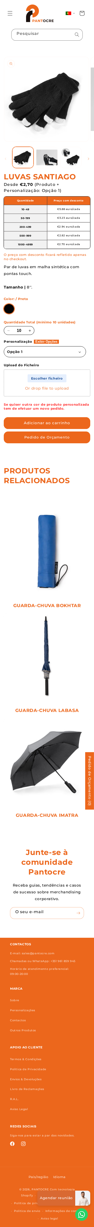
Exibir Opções (46, 341)
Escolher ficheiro (47, 378)
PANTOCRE (40, 1189)
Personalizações (22, 1010)
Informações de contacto (65, 1211)
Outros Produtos (23, 1030)
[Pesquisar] (76, 34)
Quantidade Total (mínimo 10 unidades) (40, 322)
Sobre (14, 1000)
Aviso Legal (19, 1109)
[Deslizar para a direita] (88, 158)
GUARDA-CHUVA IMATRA (47, 815)
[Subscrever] (78, 913)
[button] (10, 13)
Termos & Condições (26, 1059)
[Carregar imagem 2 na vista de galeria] (46, 157)
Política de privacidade (32, 1203)
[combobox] (47, 34)
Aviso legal (49, 1218)
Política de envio (27, 1211)
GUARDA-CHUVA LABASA (47, 710)
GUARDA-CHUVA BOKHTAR (47, 605)
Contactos (18, 1020)
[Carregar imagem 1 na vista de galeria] (23, 157)
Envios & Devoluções (26, 1079)
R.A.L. (14, 1099)
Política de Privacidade (28, 1069)
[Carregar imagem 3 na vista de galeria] (70, 157)
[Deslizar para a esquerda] (5, 158)
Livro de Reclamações (27, 1089)
